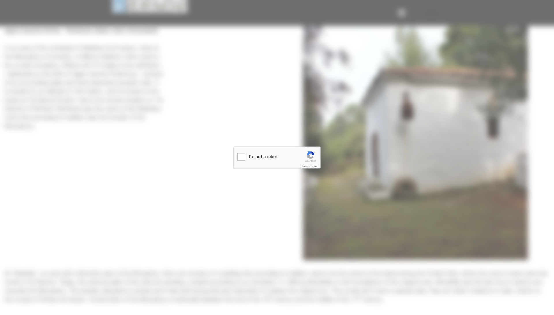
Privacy (305, 166)
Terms (313, 166)
